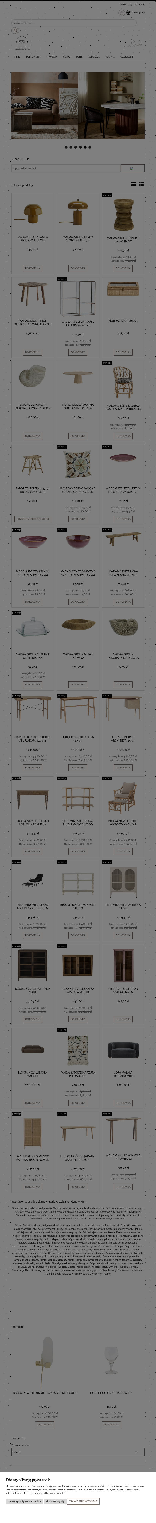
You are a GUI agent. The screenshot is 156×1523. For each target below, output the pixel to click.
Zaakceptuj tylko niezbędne (25, 1501)
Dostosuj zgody (55, 1501)
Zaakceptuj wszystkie (83, 1501)
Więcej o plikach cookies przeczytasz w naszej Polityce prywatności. (35, 1493)
